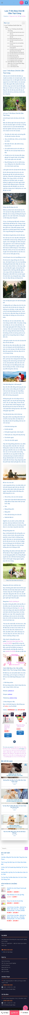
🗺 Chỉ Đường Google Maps (8, 989)
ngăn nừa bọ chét (18, 751)
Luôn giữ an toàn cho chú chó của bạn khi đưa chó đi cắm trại (17, 50)
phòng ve (12, 753)
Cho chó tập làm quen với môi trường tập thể (16, 47)
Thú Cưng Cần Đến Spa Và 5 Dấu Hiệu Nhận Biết (13, 863)
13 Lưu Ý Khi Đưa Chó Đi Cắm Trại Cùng (15, 29)
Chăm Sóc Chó (17, 747)
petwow (23, 751)
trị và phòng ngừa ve (8, 756)
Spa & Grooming (6, 961)
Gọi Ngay (4, 1012)
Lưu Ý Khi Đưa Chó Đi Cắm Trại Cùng (13, 26)
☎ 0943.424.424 (7, 950)
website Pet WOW (10, 651)
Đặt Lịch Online (5, 971)
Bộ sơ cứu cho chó (14, 55)
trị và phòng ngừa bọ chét (20, 755)
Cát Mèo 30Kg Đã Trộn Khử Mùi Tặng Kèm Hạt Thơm (14, 858)
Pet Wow (23, 16)
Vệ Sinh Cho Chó (15, 748)
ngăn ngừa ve (10, 751)
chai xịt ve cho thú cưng (16, 750)
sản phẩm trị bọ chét (19, 753)
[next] (26, 726)
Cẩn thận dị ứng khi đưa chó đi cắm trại (16, 41)
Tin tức (9, 748)
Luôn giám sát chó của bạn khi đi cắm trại (17, 36)
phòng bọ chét (6, 753)
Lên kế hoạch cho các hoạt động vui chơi (16, 44)
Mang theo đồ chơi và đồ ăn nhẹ (17, 58)
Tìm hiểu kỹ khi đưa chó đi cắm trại (17, 53)
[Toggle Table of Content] (22, 23)
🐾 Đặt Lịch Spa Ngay (7, 952)
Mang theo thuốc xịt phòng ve (16, 60)
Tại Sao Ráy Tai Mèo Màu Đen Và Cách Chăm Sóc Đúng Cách (14, 878)
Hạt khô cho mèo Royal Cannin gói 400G (7, 727)
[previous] (3, 726)
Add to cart (20, 732)
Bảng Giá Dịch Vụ (6, 967)
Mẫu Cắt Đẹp (5, 969)
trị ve (15, 756)
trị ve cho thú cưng (20, 756)
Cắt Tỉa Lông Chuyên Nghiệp (9, 963)
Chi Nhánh (24, 1012)
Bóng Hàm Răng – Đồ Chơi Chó (21, 725)
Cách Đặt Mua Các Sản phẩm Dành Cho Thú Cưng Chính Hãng (16, 62)
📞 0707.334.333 (7, 1000)
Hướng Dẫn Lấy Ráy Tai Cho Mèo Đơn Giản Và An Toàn (14, 873)
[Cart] (26, 2)
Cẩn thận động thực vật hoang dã (17, 52)
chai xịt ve (8, 750)
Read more (8, 735)
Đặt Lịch (14, 1012)
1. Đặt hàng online (13, 65)
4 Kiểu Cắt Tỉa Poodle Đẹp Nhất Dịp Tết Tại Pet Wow (14, 868)
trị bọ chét (11, 755)
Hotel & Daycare (6, 965)
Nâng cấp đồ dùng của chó (15, 38)
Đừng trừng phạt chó (14, 57)
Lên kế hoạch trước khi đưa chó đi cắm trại (17, 33)
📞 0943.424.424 (7, 985)
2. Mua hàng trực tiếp (14, 66)
